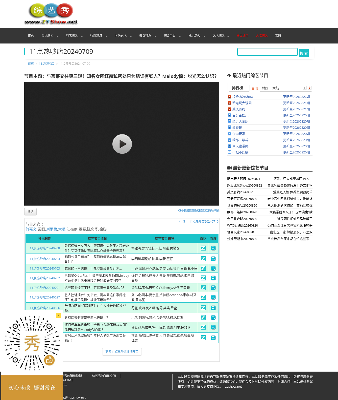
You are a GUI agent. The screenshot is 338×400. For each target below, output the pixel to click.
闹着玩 (237, 127)
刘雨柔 (51, 229)
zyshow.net (78, 397)
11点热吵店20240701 (45, 287)
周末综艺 (72, 35)
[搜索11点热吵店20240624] (213, 328)
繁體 (278, 35)
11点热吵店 (46, 64)
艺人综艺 (219, 35)
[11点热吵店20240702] (203, 279)
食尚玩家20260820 (240, 232)
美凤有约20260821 (240, 192)
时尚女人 (121, 35)
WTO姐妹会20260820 (242, 225)
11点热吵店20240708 (45, 248)
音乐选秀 (194, 35)
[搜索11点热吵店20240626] (213, 309)
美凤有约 (238, 109)
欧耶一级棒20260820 (242, 212)
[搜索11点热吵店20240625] (213, 318)
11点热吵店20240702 (45, 278)
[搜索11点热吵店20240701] (213, 289)
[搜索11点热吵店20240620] (213, 339)
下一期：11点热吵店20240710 (197, 221)
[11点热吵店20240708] (203, 249)
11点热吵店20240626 (45, 308)
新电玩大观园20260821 (243, 178)
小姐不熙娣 (240, 152)
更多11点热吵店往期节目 (122, 352)
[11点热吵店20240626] (203, 309)
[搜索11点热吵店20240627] (213, 298)
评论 (30, 212)
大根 (62, 229)
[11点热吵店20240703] (203, 269)
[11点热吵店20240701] (203, 289)
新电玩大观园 (242, 103)
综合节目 (170, 35)
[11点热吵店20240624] (203, 328)
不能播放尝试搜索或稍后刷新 (200, 210)
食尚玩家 (238, 133)
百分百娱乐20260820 (242, 198)
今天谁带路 (240, 146)
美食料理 (145, 35)
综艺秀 (63, 397)
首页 (31, 35)
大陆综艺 (262, 35)
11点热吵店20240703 (45, 268)
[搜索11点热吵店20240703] (213, 269)
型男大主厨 (240, 121)
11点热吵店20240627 (45, 297)
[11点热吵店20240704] (203, 260)
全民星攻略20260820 (242, 218)
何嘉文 (31, 229)
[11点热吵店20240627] (203, 298)
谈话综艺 (47, 35)
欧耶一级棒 (240, 140)
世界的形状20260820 (242, 205)
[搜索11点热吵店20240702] (213, 279)
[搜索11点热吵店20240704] (213, 260)
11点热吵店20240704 (45, 258)
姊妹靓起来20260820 (242, 238)
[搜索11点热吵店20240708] (213, 249)
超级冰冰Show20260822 (244, 185)
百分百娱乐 (240, 115)
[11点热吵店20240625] (203, 318)
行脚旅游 (96, 35)
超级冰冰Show (242, 96)
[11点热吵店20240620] (203, 339)
